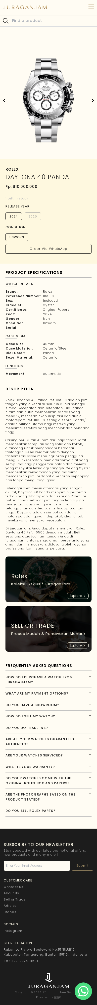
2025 (33, 216)
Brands (10, 912)
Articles (10, 906)
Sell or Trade (15, 899)
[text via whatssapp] (83, 991)
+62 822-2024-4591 (21, 961)
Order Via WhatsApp (48, 248)
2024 (13, 216)
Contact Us (13, 887)
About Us (11, 893)
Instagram (13, 931)
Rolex (47, 291)
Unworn (16, 237)
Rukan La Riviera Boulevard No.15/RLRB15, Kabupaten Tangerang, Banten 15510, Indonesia (45, 952)
